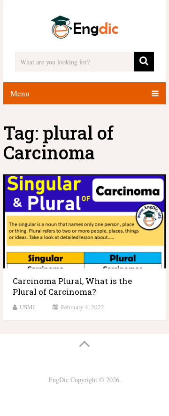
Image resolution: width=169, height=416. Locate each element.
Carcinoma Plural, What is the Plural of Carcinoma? (72, 286)
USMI (27, 307)
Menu (20, 93)
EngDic (58, 379)
